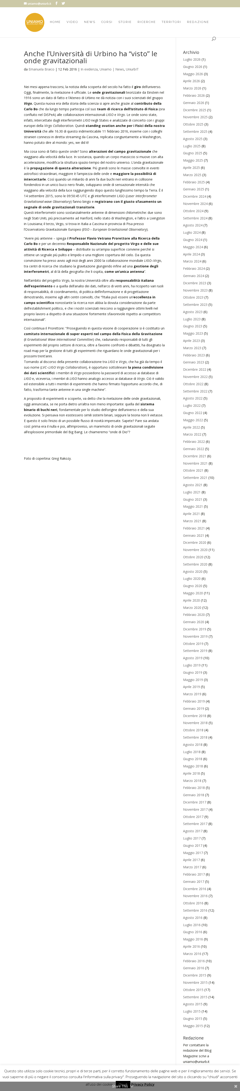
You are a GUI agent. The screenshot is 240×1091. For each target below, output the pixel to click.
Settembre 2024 (195, 218)
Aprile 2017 (191, 860)
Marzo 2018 (192, 780)
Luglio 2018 (192, 752)
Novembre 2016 (195, 896)
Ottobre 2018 (193, 730)
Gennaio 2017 (193, 881)
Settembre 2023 (195, 304)
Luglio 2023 (192, 319)
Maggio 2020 (193, 593)
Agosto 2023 (192, 312)
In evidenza (89, 69)
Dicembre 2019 (194, 629)
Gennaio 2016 (193, 968)
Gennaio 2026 (193, 102)
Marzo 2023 (192, 348)
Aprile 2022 (191, 427)
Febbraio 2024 (194, 268)
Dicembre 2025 (194, 110)
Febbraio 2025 (194, 182)
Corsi (106, 22)
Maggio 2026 (193, 74)
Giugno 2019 (192, 672)
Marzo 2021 (192, 521)
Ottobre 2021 (193, 470)
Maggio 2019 (193, 679)
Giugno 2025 (192, 153)
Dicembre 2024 (194, 196)
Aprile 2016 (191, 946)
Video (72, 22)
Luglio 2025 (192, 146)
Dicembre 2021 (194, 456)
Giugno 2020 (192, 586)
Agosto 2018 (192, 744)
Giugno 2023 (192, 326)
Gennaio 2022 (193, 449)
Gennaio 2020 (193, 622)
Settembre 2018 (195, 737)
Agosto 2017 (192, 831)
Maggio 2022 (193, 420)
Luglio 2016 (192, 925)
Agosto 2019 (192, 658)
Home (55, 22)
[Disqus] (94, 519)
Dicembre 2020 (194, 542)
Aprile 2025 (191, 167)
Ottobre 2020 (193, 557)
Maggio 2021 (193, 506)
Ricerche (147, 22)
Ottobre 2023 (193, 297)
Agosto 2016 (192, 917)
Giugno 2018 (192, 759)
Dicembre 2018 (194, 716)
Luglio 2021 (192, 492)
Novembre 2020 (195, 549)
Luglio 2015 (192, 1011)
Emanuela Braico (41, 69)
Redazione (198, 22)
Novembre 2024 (195, 203)
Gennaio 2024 (193, 276)
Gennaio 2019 (193, 708)
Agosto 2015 (192, 1004)
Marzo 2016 (192, 953)
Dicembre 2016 (194, 889)
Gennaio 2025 (193, 189)
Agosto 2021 (192, 485)
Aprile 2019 (191, 686)
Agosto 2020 (192, 571)
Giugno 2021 (192, 499)
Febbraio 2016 (194, 961)
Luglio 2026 (192, 59)
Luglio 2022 (192, 405)
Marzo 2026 (192, 88)
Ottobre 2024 (193, 211)
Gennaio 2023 (193, 362)
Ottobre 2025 (193, 124)
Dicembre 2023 (194, 283)
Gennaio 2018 (193, 795)
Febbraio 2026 (194, 95)
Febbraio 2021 (194, 528)
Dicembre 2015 (194, 975)
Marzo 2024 (192, 261)
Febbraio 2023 (194, 355)
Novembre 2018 (195, 723)
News (89, 22)
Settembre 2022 (195, 391)
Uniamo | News (112, 69)
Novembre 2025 (195, 117)
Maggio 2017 (193, 853)
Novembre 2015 (195, 982)
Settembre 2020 (195, 564)
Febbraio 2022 (194, 441)
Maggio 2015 (193, 1026)
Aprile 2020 (191, 600)
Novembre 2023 (195, 290)
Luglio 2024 (192, 232)
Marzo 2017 (192, 867)
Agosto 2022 (192, 398)
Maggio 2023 (193, 333)
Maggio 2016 (193, 939)
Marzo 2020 (192, 607)
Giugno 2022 (192, 413)
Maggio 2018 (193, 766)
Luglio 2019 (192, 665)
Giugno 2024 (192, 239)
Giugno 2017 (192, 845)
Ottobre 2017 (193, 816)
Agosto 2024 (192, 225)
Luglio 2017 (192, 838)
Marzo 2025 (192, 175)
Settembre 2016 (195, 910)
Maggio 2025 (193, 160)
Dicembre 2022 (194, 369)
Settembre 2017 (195, 823)
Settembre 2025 (195, 131)
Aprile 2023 (191, 340)
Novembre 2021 (195, 463)
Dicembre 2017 (194, 802)
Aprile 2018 (191, 773)
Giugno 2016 (192, 932)
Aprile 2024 (191, 254)
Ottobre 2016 (193, 903)
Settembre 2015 (195, 997)
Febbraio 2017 (194, 874)
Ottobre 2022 (193, 384)
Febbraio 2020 (194, 614)
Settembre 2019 (195, 650)
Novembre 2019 (195, 636)
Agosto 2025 (192, 139)
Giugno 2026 (192, 66)
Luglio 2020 (192, 578)
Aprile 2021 (191, 513)
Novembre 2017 (195, 809)
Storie (125, 22)
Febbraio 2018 (194, 787)
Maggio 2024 (193, 247)
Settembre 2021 (195, 477)
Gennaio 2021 (193, 535)
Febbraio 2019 (194, 701)
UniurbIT (132, 69)
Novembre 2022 (195, 376)
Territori (171, 22)
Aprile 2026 (191, 81)
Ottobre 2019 (193, 643)
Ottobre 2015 (193, 989)
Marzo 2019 (192, 694)
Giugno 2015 (192, 1018)
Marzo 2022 (192, 434)
